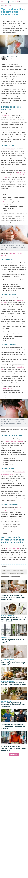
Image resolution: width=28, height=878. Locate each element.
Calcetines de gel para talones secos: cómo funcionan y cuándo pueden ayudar (13, 597)
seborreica (13, 350)
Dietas (2, 744)
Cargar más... (14, 754)
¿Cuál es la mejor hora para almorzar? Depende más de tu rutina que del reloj (13, 748)
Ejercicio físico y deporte (8, 723)
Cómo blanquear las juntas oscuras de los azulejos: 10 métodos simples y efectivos (13, 662)
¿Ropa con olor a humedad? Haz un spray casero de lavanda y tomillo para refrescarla (13, 619)
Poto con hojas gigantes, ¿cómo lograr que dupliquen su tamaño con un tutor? (13, 641)
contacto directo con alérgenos (14, 441)
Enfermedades (8, 5)
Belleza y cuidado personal (8, 593)
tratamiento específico (12, 548)
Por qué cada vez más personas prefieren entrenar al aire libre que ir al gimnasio (13, 726)
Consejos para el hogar (7, 615)
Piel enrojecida (7, 388)
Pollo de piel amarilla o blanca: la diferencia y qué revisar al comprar (13, 683)
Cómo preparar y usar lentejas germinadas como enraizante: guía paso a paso (13, 704)
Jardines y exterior (6, 637)
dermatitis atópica (8, 149)
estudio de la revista (13, 175)
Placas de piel (7, 202)
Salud (2, 5)
